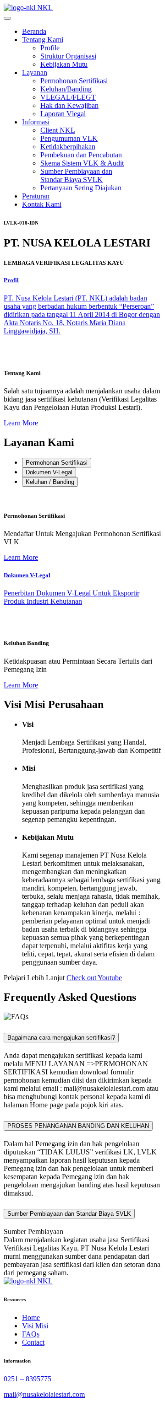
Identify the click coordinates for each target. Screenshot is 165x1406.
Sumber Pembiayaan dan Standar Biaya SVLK (76, 175)
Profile (50, 48)
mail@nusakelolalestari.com (44, 1394)
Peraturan (36, 196)
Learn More (21, 423)
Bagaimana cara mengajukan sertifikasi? (61, 1037)
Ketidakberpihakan (67, 146)
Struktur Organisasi (68, 56)
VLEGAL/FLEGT (68, 97)
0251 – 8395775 (27, 1379)
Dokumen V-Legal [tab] (49, 472)
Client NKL (57, 130)
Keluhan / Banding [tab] (50, 481)
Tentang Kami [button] (42, 39)
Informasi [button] (36, 122)
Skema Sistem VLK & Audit (82, 163)
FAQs (30, 1334)
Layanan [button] (34, 72)
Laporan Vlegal (63, 114)
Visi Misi (35, 1326)
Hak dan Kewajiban (69, 105)
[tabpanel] (82, 528)
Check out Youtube (94, 978)
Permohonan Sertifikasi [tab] (57, 462)
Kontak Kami (41, 204)
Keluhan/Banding (66, 89)
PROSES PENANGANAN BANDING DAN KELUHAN (78, 1125)
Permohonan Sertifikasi (74, 81)
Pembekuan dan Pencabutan (81, 155)
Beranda (34, 31)
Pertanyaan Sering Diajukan (80, 188)
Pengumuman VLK (69, 138)
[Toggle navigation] (7, 18)
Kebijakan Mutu (64, 64)
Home (31, 1317)
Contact (33, 1342)
